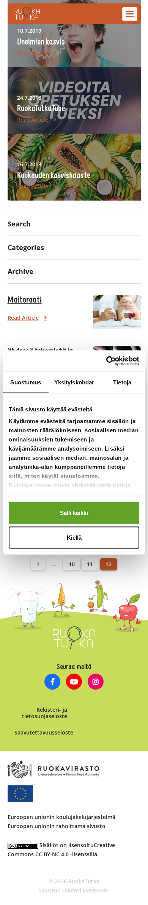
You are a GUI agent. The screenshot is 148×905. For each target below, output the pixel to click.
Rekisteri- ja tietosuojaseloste (44, 713)
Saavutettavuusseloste (43, 732)
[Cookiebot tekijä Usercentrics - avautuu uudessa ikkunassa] (106, 361)
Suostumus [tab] (25, 382)
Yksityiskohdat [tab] (74, 382)
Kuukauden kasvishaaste (53, 176)
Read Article (32, 52)
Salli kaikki (74, 512)
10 (72, 564)
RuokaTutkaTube (41, 109)
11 (90, 564)
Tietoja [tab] (122, 382)
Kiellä (74, 537)
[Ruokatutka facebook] (53, 682)
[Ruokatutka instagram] (95, 682)
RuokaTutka (26, 14)
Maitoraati (25, 300)
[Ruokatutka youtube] (74, 682)
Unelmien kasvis (41, 42)
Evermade (95, 890)
